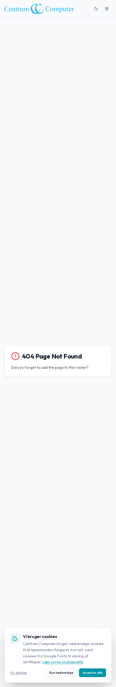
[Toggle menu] (107, 8)
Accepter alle (93, 673)
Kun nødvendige (61, 673)
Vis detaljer (18, 673)
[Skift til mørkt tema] (96, 8)
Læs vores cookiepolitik (62, 662)
